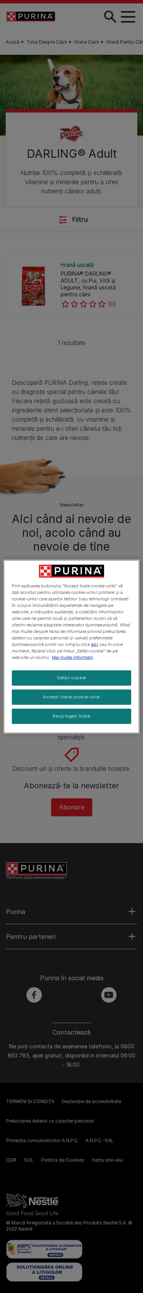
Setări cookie (71, 677)
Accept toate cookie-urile (71, 697)
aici (94, 644)
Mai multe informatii (72, 657)
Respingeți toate (71, 716)
